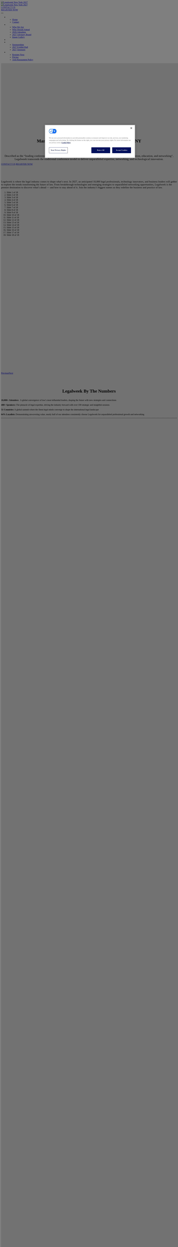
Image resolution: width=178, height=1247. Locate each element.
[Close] (131, 128)
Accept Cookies (121, 150)
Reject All (100, 150)
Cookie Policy (66, 142)
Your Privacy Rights (58, 150)
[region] (90, 141)
